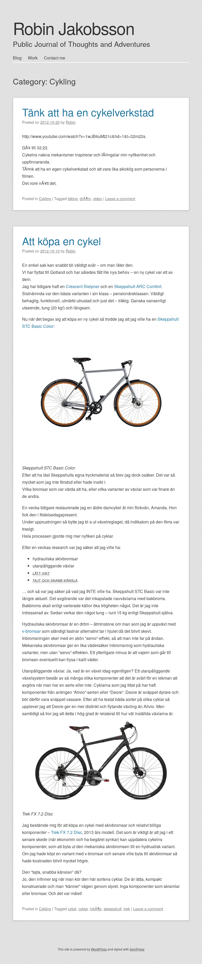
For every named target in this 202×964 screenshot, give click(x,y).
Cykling (45, 198)
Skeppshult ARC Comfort (137, 286)
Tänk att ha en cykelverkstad (88, 111)
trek (127, 908)
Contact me (54, 58)
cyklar (83, 908)
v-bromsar (31, 631)
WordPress (99, 949)
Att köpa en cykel (61, 240)
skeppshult (113, 908)
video (97, 198)
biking (73, 198)
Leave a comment (120, 198)
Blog (17, 58)
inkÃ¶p (96, 908)
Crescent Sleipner (82, 286)
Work (33, 58)
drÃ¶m (85, 198)
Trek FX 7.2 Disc (66, 832)
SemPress (137, 949)
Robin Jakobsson (73, 28)
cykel (72, 908)
